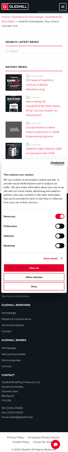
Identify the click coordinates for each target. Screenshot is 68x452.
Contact (7, 331)
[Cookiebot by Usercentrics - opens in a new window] (50, 164)
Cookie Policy (20, 442)
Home (5, 16)
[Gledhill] (15, 6)
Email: (17, 417)
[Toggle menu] (61, 8)
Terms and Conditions (15, 296)
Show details (50, 258)
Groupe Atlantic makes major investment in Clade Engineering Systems (42, 132)
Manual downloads (13, 354)
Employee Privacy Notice (43, 437)
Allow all (34, 268)
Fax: (12, 412)
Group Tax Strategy (45, 442)
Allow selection (34, 277)
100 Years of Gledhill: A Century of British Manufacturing (39, 85)
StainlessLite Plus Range (27, 16)
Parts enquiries (11, 360)
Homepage (9, 312)
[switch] (59, 226)
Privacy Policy (15, 437)
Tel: (12, 408)
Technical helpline (13, 325)
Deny (34, 286)
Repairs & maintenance (16, 319)
